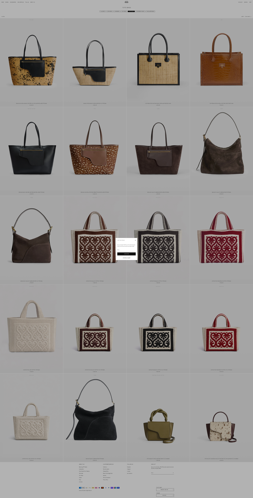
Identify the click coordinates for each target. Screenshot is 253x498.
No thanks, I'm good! (126, 257)
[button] (135, 240)
